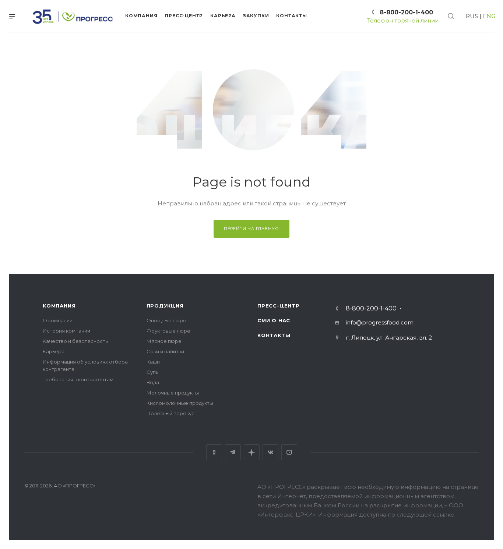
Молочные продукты (173, 393)
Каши (153, 362)
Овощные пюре (166, 320)
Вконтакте (270, 452)
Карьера (53, 351)
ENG (489, 16)
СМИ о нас (273, 320)
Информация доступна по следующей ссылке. (386, 514)
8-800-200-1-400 (406, 12)
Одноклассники (214, 452)
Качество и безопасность (75, 341)
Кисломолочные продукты (180, 403)
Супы (153, 372)
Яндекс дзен (252, 452)
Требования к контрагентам (78, 379)
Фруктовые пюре (168, 331)
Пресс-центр (278, 306)
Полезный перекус (170, 413)
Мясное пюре (164, 341)
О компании (58, 320)
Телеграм (233, 452)
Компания (59, 306)
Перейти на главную (251, 228)
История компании (66, 331)
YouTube (289, 452)
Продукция (165, 306)
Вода (153, 382)
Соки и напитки (165, 351)
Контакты (273, 335)
